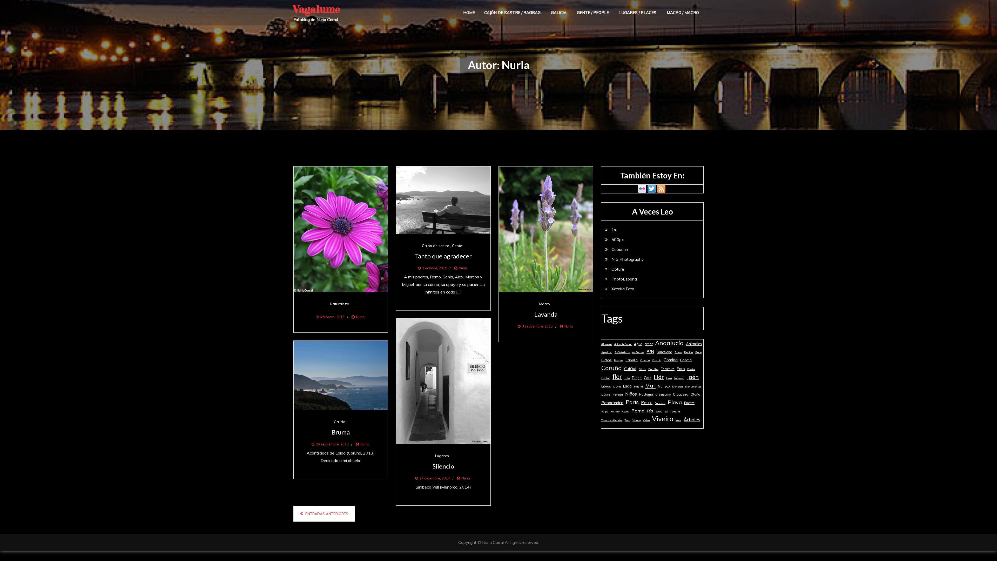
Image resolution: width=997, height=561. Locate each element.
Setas (658, 411)
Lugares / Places (637, 12)
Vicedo (636, 420)
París (632, 402)
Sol (666, 411)
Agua (638, 344)
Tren (627, 420)
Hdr (659, 376)
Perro (646, 402)
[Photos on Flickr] (642, 188)
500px (617, 239)
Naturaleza (339, 304)
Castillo (656, 360)
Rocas (625, 411)
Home (469, 12)
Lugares (442, 455)
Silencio (443, 466)
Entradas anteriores (326, 513)
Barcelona (664, 352)
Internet (679, 378)
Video (646, 420)
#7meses (606, 344)
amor (649, 344)
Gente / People (593, 12)
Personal (660, 403)
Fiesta (691, 369)
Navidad (617, 394)
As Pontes (638, 352)
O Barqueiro (663, 394)
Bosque (618, 360)
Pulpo (604, 411)
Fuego (637, 378)
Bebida (688, 352)
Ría (650, 410)
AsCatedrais (622, 352)
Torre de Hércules (611, 420)
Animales (694, 344)
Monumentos (693, 386)
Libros (606, 386)
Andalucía (669, 343)
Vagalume (316, 9)
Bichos (606, 360)
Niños (631, 394)
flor (617, 376)
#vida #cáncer (623, 344)
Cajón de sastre (435, 245)
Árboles (692, 419)
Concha (686, 360)
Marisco (664, 386)
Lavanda (545, 314)
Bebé (698, 352)
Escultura (668, 369)
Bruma (341, 432)
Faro (681, 368)
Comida (671, 359)
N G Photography (627, 259)
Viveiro (662, 419)
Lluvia (617, 386)
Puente (689, 403)
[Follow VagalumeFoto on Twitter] (652, 188)
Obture (617, 269)
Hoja (669, 378)
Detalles (653, 369)
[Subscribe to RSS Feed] (661, 188)
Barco (678, 352)
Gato (647, 378)
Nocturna (646, 394)
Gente (457, 245)
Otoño (695, 394)
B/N (650, 351)
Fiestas (605, 378)
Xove (678, 420)
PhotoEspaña (624, 279)
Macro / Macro (683, 12)
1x (613, 229)
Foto (627, 378)
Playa (675, 402)
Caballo (631, 360)
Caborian (619, 249)
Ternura (675, 411)
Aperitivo (606, 352)
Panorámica (612, 402)
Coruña (611, 367)
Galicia (559, 12)
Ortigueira (680, 394)
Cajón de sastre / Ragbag (512, 12)
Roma (638, 410)
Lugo (627, 386)
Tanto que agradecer (443, 256)
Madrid (638, 386)
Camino (645, 360)
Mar (650, 385)
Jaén (693, 376)
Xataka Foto (622, 288)
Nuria (360, 317)
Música (605, 394)
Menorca (677, 386)
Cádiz (642, 369)
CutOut (630, 368)
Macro (544, 304)
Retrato (614, 411)
